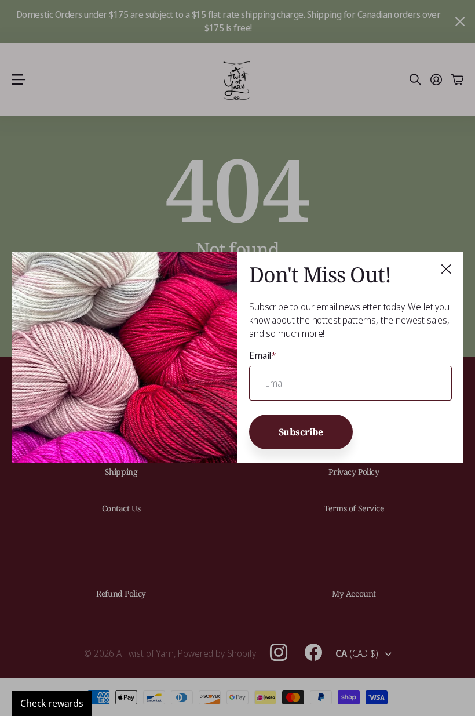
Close (446, 269)
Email (262, 355)
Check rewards (51, 703)
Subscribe (301, 432)
